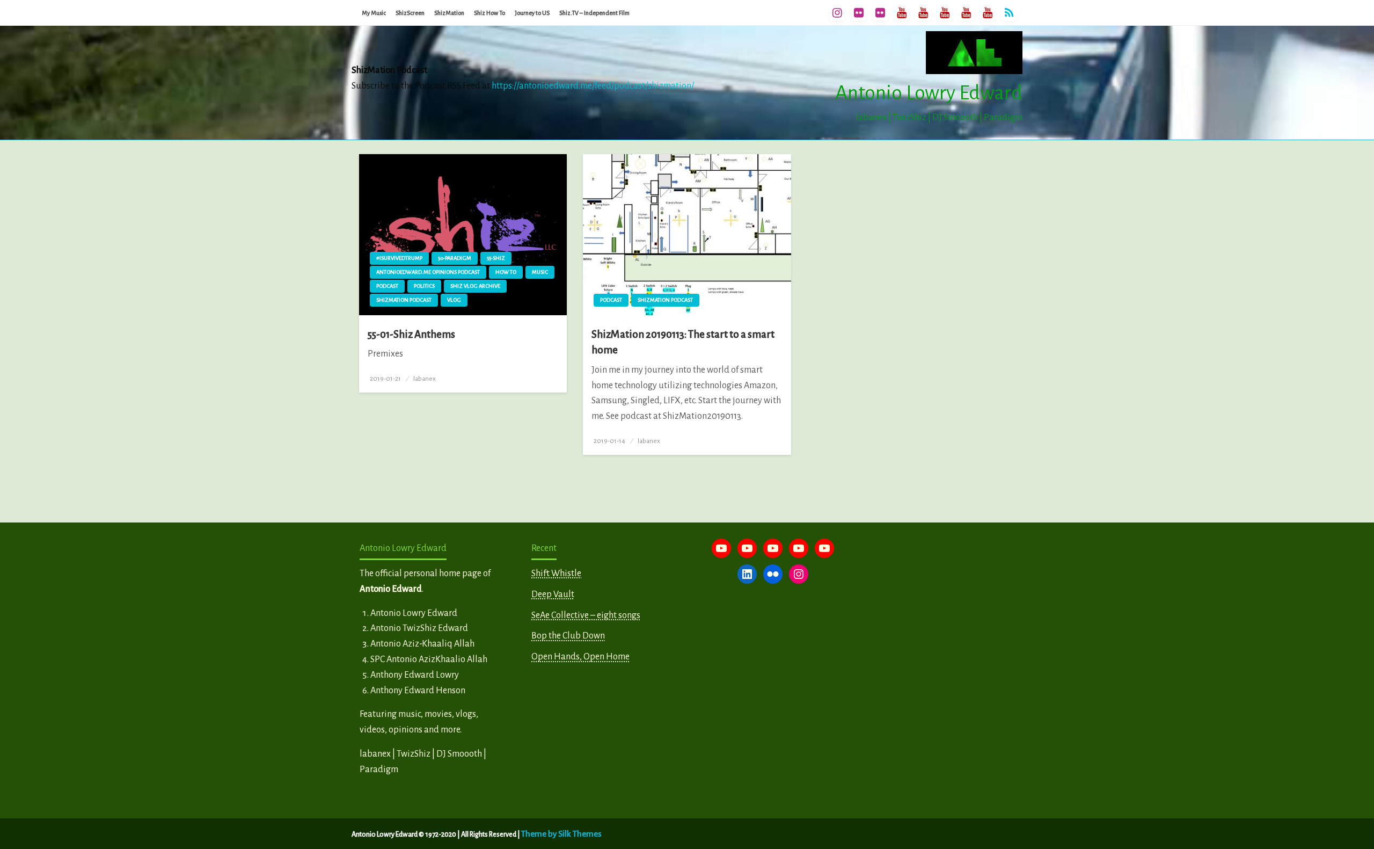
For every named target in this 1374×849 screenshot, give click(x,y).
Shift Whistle (556, 573)
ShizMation (449, 13)
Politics (424, 286)
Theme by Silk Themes (561, 833)
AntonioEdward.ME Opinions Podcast (428, 272)
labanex (424, 378)
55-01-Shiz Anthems (411, 334)
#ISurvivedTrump (399, 258)
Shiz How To (489, 13)
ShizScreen (410, 13)
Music (540, 272)
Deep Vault (552, 594)
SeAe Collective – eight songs (585, 615)
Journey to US (532, 13)
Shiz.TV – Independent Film (594, 13)
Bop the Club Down (568, 636)
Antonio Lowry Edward (928, 93)
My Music (374, 13)
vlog (454, 300)
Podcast (387, 286)
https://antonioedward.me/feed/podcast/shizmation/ (593, 86)
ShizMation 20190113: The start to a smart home (682, 342)
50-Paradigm (454, 258)
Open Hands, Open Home (580, 657)
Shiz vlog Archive (475, 286)
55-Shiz (496, 258)
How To (505, 272)
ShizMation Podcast (404, 300)
